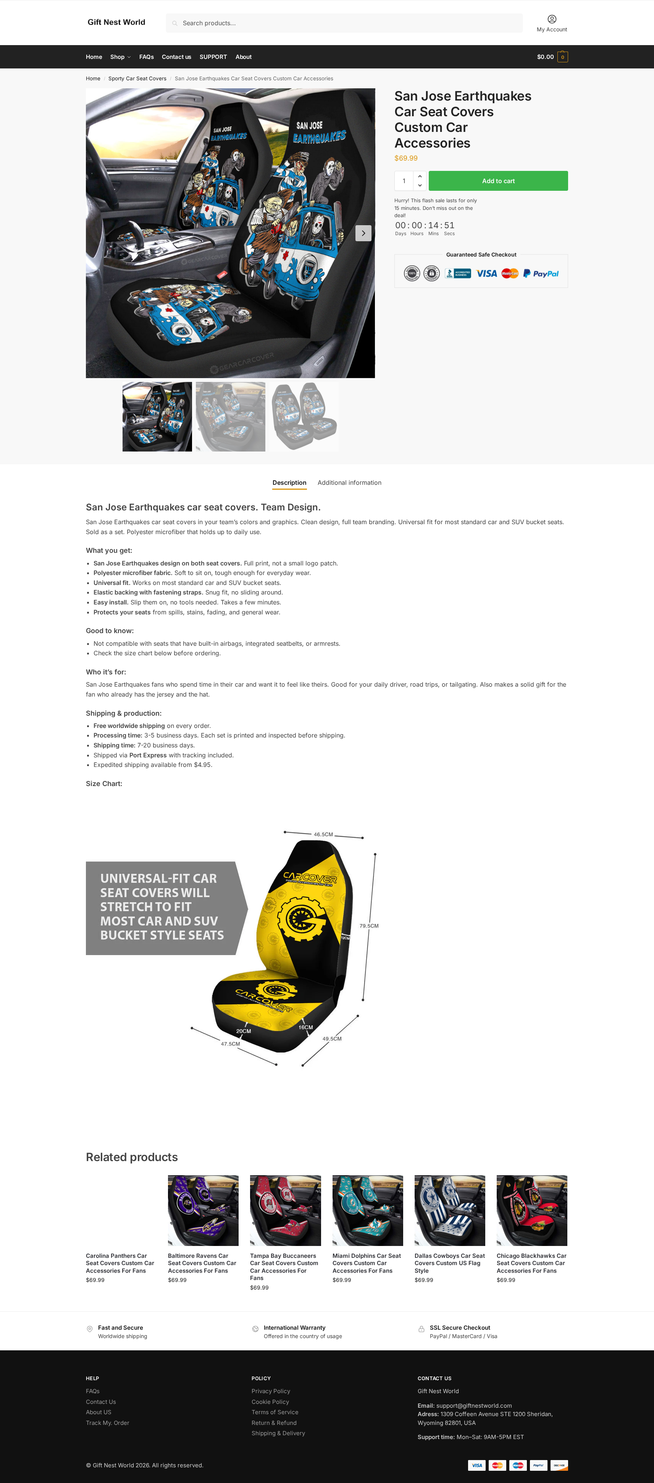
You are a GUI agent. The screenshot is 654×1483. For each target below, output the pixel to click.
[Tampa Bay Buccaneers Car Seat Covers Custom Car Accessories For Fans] (285, 1210)
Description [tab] (290, 482)
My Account (552, 29)
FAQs (93, 1391)
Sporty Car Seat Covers (137, 78)
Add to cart (498, 181)
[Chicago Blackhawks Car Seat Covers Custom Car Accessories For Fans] (532, 1210)
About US (98, 1412)
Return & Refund (274, 1422)
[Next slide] (363, 233)
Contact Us (101, 1401)
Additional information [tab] (349, 482)
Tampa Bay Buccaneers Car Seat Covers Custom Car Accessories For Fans (284, 1267)
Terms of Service (275, 1412)
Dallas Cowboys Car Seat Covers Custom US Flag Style (450, 1263)
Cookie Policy (270, 1401)
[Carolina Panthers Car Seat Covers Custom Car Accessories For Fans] (121, 1210)
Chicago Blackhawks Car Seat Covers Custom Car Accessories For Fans (532, 1263)
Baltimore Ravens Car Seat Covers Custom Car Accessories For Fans (202, 1263)
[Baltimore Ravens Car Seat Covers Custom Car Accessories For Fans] (203, 1210)
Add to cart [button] (121, 1296)
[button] (552, 56)
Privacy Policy (271, 1391)
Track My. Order (107, 1422)
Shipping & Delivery (278, 1433)
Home (93, 78)
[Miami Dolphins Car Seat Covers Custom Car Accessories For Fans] (368, 1210)
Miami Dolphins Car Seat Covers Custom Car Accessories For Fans (367, 1263)
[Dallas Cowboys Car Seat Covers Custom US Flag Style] (450, 1210)
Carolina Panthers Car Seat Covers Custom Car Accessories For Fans (120, 1263)
